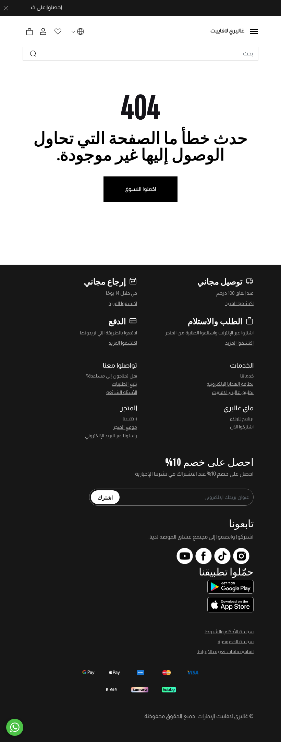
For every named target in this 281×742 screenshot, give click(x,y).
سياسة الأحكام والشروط (229, 631)
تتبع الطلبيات (124, 384)
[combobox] (140, 54)
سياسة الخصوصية (236, 641)
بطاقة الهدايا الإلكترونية (230, 384)
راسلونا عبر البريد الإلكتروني (111, 435)
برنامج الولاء (242, 418)
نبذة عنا (130, 418)
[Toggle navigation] (253, 31)
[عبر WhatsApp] (14, 727)
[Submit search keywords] (33, 54)
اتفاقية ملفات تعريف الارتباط (225, 651)
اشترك (105, 497)
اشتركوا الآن (242, 426)
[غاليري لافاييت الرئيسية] (228, 32)
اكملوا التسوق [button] (140, 189)
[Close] (5, 8)
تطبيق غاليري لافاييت (233, 392)
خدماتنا (247, 376)
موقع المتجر (125, 427)
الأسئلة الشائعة (121, 392)
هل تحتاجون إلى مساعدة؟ (111, 376)
